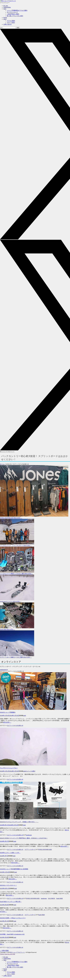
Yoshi (24, 825)
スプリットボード (30, 849)
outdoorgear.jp (4, 669)
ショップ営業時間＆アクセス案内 (17, 10)
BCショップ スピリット (7, 451)
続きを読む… (7, 722)
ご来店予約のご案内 (13, 14)
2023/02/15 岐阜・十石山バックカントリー (13, 918)
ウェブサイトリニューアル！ (9, 768)
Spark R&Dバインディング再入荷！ (11, 901)
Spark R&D (59, 898)
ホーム (2, 464)
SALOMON (51, 898)
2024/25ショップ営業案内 (7, 712)
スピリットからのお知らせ (15, 725)
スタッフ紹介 (11, 22)
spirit (24, 715)
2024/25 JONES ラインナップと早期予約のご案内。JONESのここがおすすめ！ (24, 838)
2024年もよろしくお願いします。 (10, 852)
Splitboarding (7, 7)
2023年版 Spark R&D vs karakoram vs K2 (12, 934)
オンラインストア (12, 12)
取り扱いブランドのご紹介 (15, 16)
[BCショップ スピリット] (8, 1)
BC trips (5, 5)
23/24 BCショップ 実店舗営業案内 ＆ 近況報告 (14, 869)
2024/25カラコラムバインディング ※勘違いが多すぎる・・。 (19, 822)
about (4, 19)
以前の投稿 (4, 950)
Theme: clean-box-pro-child (7, 954)
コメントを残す (30, 771)
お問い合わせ (7, 24)
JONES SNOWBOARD (45, 849)
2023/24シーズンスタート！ (8, 885)
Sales (4, 9)
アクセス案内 (11, 20)
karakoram (29, 835)
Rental (5, 17)
